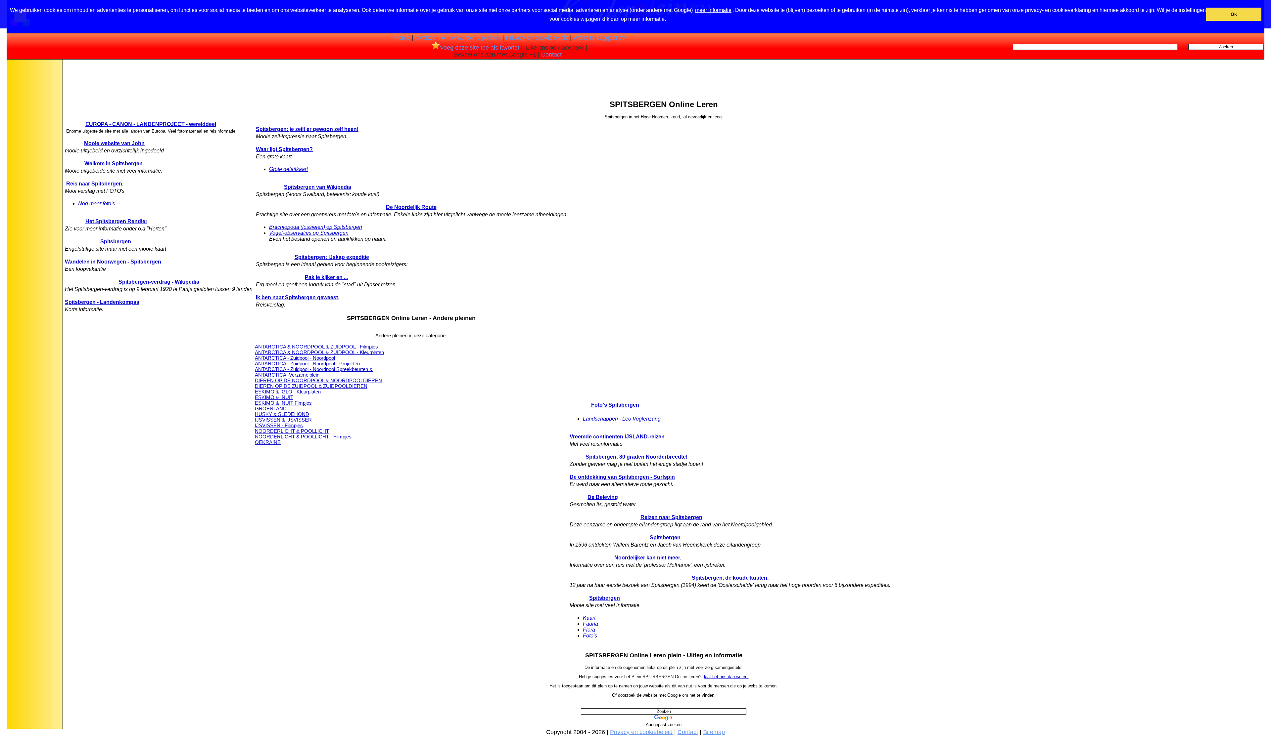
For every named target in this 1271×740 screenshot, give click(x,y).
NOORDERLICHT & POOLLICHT (292, 431)
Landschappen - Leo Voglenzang (622, 419)
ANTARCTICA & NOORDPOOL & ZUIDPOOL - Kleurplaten (319, 352)
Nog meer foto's (96, 203)
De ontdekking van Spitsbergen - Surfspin (622, 477)
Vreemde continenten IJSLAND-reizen (617, 436)
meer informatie (713, 10)
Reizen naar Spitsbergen (671, 517)
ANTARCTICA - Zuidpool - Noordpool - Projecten (307, 363)
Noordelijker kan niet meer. (647, 557)
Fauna (590, 624)
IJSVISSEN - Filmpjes (279, 425)
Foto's (590, 635)
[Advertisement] (34, 165)
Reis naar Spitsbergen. (94, 183)
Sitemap (714, 732)
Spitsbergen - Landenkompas (102, 302)
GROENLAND (271, 408)
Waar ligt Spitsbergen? (284, 149)
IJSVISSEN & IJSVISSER (283, 420)
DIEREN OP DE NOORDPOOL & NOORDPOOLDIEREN (318, 380)
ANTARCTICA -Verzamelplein (287, 375)
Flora (589, 630)
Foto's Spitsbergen (615, 405)
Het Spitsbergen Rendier (116, 221)
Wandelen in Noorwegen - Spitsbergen (113, 262)
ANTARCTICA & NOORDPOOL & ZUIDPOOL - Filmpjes (316, 346)
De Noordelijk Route (411, 207)
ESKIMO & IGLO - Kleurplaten (288, 391)
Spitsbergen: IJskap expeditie (332, 257)
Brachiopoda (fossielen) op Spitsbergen (315, 227)
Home (402, 37)
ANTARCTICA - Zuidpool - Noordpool (295, 358)
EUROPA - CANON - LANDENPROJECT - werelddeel (150, 124)
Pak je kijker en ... (326, 277)
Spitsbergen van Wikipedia (317, 187)
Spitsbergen (115, 241)
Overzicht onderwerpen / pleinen (458, 37)
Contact (551, 54)
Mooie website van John (114, 143)
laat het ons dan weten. (726, 676)
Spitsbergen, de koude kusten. (730, 578)
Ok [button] (1234, 14)
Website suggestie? (599, 37)
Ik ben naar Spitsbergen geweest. (297, 297)
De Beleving (603, 497)
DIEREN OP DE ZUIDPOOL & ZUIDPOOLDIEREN (311, 386)
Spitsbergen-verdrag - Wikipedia (158, 282)
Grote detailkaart (288, 169)
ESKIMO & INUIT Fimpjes (283, 403)
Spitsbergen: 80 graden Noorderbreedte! (636, 457)
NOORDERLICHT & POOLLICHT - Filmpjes (303, 436)
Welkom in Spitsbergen (113, 163)
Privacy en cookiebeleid (537, 37)
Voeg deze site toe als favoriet (479, 47)
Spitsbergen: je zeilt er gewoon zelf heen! (307, 129)
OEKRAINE (268, 442)
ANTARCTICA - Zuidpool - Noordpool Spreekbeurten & (314, 369)
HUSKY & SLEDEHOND (282, 414)
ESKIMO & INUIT (274, 397)
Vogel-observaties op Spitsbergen (309, 233)
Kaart (589, 618)
